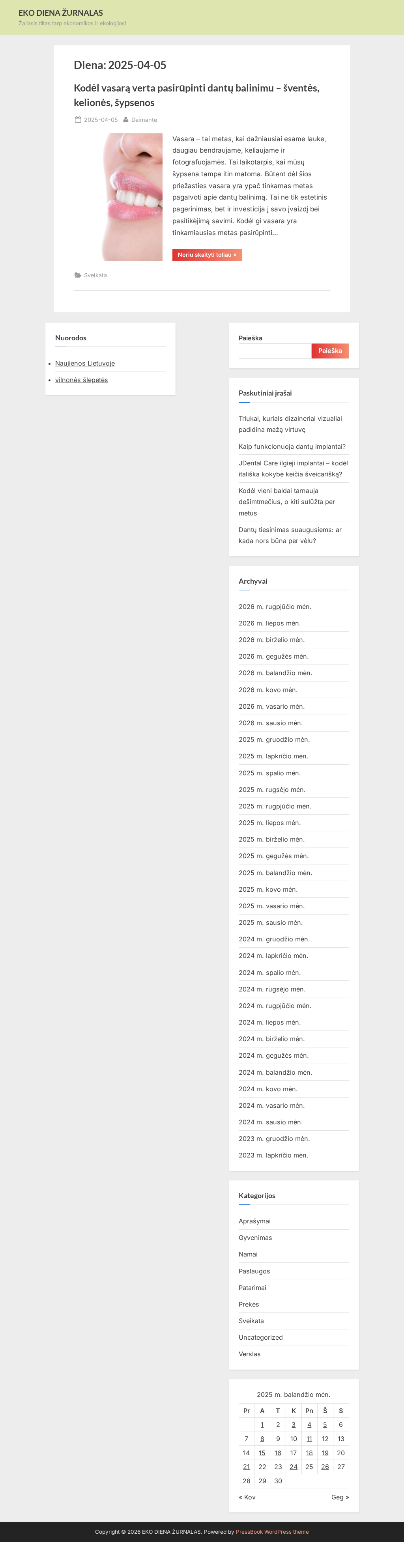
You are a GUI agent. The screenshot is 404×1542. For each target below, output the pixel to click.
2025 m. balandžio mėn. (275, 873)
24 (293, 1467)
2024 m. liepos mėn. (270, 1022)
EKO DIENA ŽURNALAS (61, 12)
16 (278, 1453)
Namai (248, 1254)
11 (309, 1439)
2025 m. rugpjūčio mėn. (275, 806)
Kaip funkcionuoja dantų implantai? (292, 446)
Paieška (250, 338)
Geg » (340, 1497)
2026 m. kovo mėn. (268, 690)
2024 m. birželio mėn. (272, 1039)
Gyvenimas (255, 1237)
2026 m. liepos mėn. (270, 623)
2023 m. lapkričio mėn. (274, 1155)
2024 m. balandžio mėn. (275, 1072)
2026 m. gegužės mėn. (274, 656)
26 (325, 1467)
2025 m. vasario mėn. (272, 906)
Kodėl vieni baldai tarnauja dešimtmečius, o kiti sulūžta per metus (287, 502)
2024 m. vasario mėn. (272, 1105)
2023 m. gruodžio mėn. (274, 1138)
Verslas (250, 1354)
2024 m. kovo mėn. (268, 1089)
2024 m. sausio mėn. (271, 1122)
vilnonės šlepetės (81, 380)
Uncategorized (261, 1337)
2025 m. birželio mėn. (272, 839)
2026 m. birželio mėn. (272, 640)
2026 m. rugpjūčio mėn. (275, 606)
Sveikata (95, 275)
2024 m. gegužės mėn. (274, 1055)
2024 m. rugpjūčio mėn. (275, 1006)
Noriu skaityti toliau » (210, 256)
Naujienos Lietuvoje (85, 363)
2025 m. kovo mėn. (268, 889)
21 (246, 1467)
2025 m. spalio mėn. (270, 773)
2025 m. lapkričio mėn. (274, 756)
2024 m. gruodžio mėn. (274, 939)
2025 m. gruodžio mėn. (274, 739)
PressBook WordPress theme (272, 1532)
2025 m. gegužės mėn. (274, 856)
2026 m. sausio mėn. (271, 723)
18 (309, 1453)
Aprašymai (255, 1221)
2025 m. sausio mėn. (271, 922)
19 (325, 1453)
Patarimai (252, 1288)
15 (262, 1453)
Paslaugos (254, 1271)
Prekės (249, 1304)
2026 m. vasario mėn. (272, 706)
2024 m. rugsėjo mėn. (272, 989)
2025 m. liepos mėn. (270, 823)
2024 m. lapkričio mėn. (274, 956)
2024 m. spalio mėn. (270, 972)
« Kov (247, 1497)
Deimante (144, 119)
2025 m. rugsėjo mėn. (272, 789)
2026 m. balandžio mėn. (275, 673)
